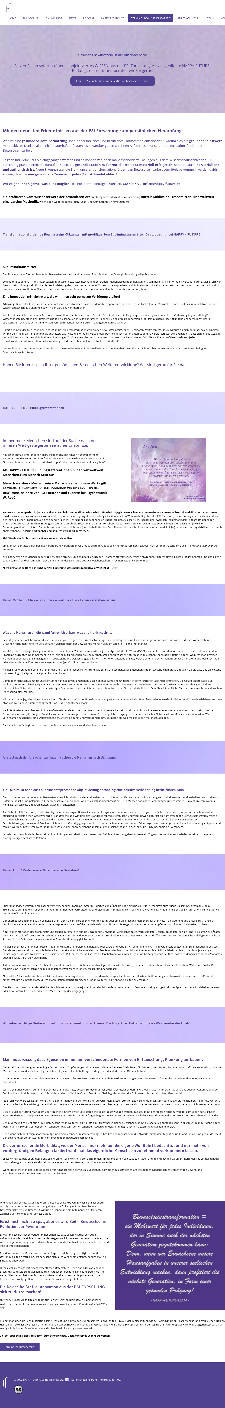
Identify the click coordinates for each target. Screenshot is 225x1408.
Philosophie (30, 18)
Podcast (88, 18)
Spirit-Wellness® (189, 18)
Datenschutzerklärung (84, 1379)
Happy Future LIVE (112, 18)
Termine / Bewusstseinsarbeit (151, 18)
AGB (119, 1379)
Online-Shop (54, 18)
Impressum (107, 1379)
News (72, 18)
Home (12, 18)
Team (210, 18)
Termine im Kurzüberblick (19, 1347)
